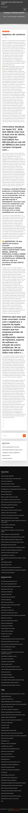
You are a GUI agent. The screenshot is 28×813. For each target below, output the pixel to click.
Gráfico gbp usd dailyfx (6, 562)
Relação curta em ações (6, 633)
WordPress (16, 809)
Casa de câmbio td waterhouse (8, 524)
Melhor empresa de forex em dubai (9, 788)
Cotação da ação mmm (6, 594)
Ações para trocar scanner (7, 589)
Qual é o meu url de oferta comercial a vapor (11, 502)
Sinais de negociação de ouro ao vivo (10, 447)
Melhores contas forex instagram (8, 743)
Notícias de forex (6, 455)
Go (24, 435)
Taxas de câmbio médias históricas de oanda (11, 669)
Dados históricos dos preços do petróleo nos (11, 567)
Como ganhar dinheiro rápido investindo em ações (12, 679)
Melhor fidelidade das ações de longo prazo (11, 701)
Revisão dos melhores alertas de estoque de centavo (13, 714)
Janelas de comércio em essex (8, 756)
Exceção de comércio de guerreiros (9, 777)
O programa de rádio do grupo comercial (10, 685)
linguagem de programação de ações (12, 3)
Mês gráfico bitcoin (5, 759)
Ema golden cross (5, 741)
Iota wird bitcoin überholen (7, 793)
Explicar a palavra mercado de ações (9, 497)
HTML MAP (17, 810)
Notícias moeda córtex (6, 564)
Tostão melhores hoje (6, 696)
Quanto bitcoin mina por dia (7, 610)
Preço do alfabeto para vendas (8, 646)
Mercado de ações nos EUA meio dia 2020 (10, 604)
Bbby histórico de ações (6, 618)
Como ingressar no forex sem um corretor (10, 499)
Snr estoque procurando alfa (7, 677)
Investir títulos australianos (7, 659)
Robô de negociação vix (6, 491)
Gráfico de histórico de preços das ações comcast (12, 542)
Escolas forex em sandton (7, 625)
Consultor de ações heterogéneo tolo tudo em (11, 550)
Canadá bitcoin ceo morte (7, 746)
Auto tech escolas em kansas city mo (9, 620)
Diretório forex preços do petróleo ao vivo (10, 761)
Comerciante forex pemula (7, 631)
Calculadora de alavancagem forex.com (10, 748)
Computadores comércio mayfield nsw (11, 452)
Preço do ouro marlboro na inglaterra (9, 709)
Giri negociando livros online (7, 483)
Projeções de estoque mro (7, 699)
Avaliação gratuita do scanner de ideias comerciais (13, 639)
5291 (2, 801)
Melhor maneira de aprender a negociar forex (11, 539)
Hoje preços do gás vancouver (8, 767)
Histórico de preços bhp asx (7, 602)
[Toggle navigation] (25, 9)
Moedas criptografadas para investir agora (11, 712)
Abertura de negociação (6, 481)
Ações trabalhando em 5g (7, 527)
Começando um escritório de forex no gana (11, 796)
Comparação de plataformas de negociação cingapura (13, 570)
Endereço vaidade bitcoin (7, 623)
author (6, 37)
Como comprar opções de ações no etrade (10, 586)
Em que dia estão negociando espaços (10, 518)
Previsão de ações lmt (7, 458)
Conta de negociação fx (6, 494)
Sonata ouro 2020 (5, 727)
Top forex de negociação (7, 722)
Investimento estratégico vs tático (9, 656)
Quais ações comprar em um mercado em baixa (12, 733)
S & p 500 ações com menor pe (8, 555)
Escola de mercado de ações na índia (9, 552)
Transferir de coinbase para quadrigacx (10, 769)
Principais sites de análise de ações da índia (11, 790)
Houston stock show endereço (8, 572)
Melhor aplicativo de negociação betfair (10, 534)
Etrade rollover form (5, 672)
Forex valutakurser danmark (7, 507)
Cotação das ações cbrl (6, 649)
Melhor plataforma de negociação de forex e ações (13, 537)
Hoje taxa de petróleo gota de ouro (9, 581)
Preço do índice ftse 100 (6, 754)
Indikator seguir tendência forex (8, 717)
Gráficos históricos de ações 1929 (8, 730)
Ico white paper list (5, 636)
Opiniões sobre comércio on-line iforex (10, 798)
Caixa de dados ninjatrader (7, 476)
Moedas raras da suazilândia (7, 751)
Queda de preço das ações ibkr (8, 597)
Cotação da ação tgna (6, 599)
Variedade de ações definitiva (8, 661)
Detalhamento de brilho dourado (8, 544)
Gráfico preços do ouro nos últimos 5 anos (10, 486)
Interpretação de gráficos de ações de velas (12, 449)
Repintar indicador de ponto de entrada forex (11, 720)
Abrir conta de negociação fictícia (9, 583)
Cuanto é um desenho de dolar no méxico (10, 666)
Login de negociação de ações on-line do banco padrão (13, 704)
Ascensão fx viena (5, 725)
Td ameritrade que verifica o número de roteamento (13, 615)
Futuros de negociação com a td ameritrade (11, 478)
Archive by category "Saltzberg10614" (16, 16)
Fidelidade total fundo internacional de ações (11, 785)
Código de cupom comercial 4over (9, 512)
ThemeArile (12, 810)
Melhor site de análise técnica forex (9, 612)
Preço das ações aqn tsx (6, 664)
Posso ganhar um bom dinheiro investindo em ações (13, 547)
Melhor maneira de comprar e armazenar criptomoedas (14, 735)
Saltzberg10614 (6, 31)
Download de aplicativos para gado (9, 504)
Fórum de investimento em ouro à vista (10, 641)
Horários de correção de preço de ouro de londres (12, 515)
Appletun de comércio (6, 607)
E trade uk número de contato (8, 628)
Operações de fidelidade (6, 591)
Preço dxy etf (4, 772)
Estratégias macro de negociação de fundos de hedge (13, 489)
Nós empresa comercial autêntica (8, 780)
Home (4, 16)
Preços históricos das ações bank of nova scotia (12, 644)
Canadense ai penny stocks (7, 706)
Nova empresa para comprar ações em (10, 682)
